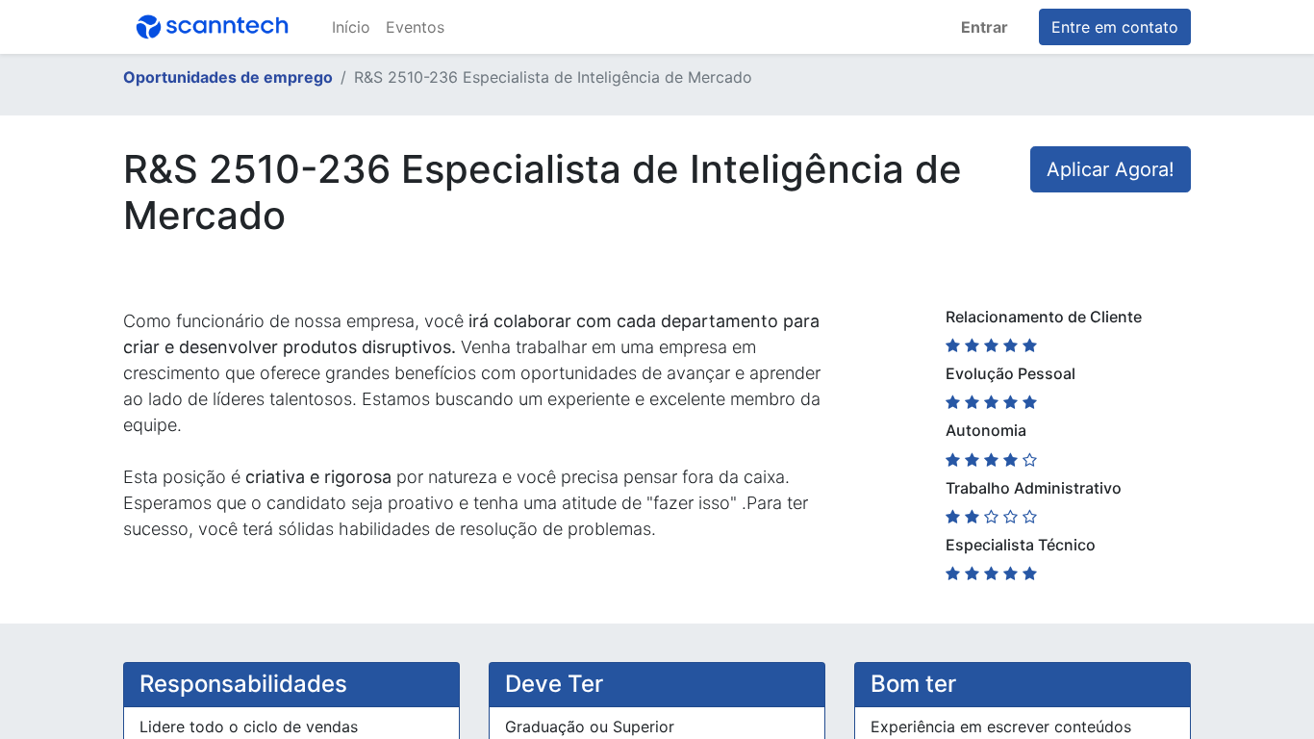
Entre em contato (1114, 27)
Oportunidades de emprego (228, 77)
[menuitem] (351, 27)
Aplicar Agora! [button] (1111, 169)
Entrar (984, 27)
